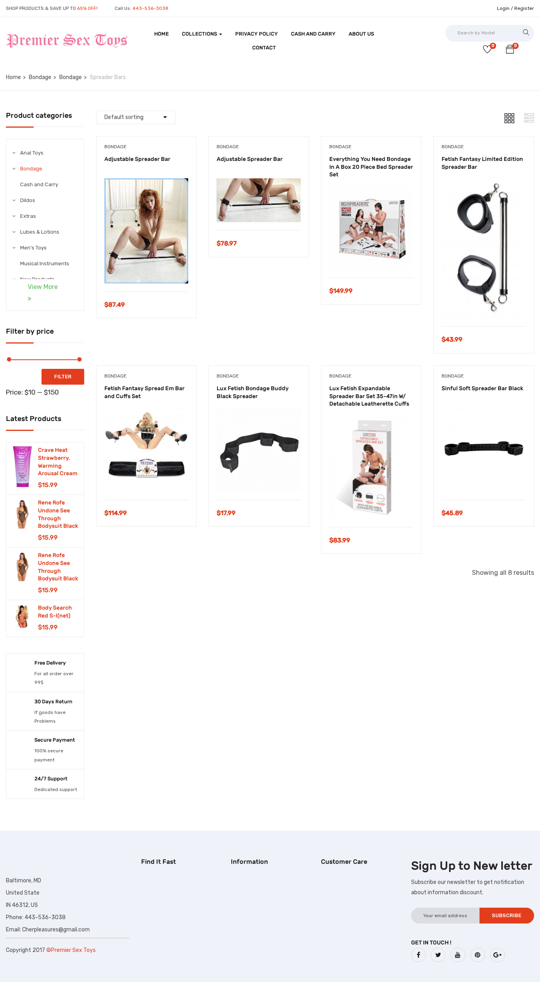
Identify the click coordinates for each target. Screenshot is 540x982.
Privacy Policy (256, 34)
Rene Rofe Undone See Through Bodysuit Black (58, 514)
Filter (63, 377)
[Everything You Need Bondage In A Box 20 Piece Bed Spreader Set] (371, 191)
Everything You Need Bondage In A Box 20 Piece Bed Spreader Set (371, 167)
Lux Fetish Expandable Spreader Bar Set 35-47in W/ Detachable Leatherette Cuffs (369, 396)
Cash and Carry (313, 34)
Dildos (27, 200)
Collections (200, 34)
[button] (510, 51)
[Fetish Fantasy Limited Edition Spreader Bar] (484, 184)
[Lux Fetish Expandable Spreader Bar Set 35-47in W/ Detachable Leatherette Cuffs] (371, 421)
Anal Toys (31, 153)
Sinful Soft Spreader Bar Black (482, 388)
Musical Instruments (44, 263)
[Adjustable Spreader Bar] (146, 184)
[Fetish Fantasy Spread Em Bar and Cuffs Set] (146, 413)
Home (161, 34)
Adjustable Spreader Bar (137, 159)
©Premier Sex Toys (71, 950)
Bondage (40, 77)
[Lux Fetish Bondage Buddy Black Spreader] (259, 413)
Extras (28, 216)
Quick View (146, 271)
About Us (361, 34)
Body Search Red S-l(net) (55, 611)
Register (524, 8)
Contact (264, 48)
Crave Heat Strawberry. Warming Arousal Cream (57, 462)
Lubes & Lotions (39, 232)
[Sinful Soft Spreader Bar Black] (484, 413)
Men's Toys (33, 248)
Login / (505, 8)
